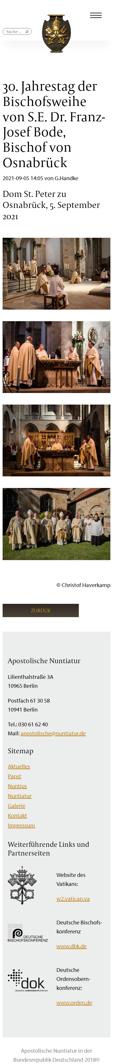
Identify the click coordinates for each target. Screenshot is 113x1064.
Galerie (16, 805)
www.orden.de (74, 1002)
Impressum (21, 825)
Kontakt (17, 815)
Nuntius (17, 785)
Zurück (40, 610)
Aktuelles (19, 766)
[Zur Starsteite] (56, 50)
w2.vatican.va (73, 898)
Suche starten (27, 34)
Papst (14, 776)
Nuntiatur (20, 795)
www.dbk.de (72, 946)
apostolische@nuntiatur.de (53, 733)
